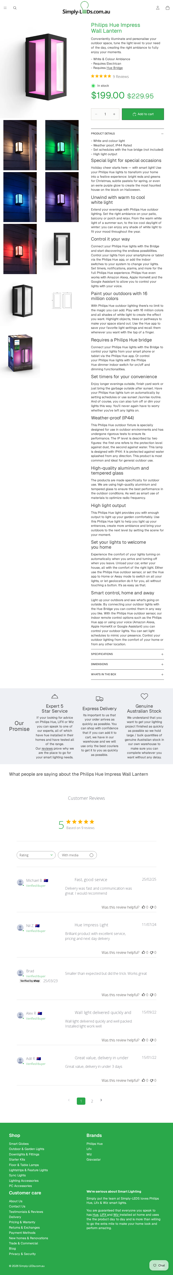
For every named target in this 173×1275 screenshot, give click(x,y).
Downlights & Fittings (24, 1154)
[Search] (15, 8)
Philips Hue (94, 1144)
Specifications (102, 654)
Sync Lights (17, 1175)
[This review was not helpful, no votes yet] (151, 907)
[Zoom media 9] (62, 301)
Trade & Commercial (23, 1243)
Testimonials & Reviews (26, 1212)
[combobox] (36, 855)
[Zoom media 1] (41, 67)
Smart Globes (19, 1144)
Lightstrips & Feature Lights (28, 1170)
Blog (12, 1249)
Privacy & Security (22, 1254)
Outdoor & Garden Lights (26, 1149)
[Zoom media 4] (20, 197)
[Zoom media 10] (20, 353)
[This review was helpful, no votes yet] (143, 907)
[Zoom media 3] (62, 145)
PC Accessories (20, 1186)
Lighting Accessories (24, 1181)
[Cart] (168, 8)
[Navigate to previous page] (70, 1100)
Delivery (15, 1217)
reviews (47, 748)
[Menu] (5, 8)
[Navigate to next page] (102, 1100)
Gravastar (93, 1159)
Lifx (89, 1149)
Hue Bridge (115, 68)
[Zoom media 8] (20, 301)
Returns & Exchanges (24, 1227)
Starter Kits (17, 1159)
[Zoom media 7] (62, 249)
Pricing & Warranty (22, 1222)
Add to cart (146, 114)
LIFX (103, 1215)
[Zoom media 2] (20, 145)
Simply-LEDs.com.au (32, 1266)
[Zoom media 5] (62, 197)
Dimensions (99, 664)
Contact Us (17, 1207)
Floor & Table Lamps (24, 1165)
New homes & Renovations (28, 1238)
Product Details (103, 133)
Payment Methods (22, 1233)
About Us (15, 1201)
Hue (95, 1215)
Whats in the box (103, 674)
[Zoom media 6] (20, 249)
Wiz (89, 1154)
